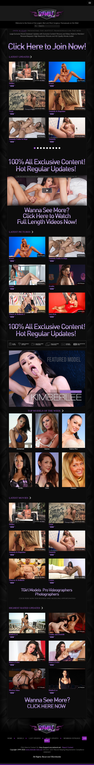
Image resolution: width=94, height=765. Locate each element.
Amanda (52, 139)
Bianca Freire (14, 662)
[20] (56, 148)
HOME (9, 738)
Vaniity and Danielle (57, 634)
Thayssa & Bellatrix (16, 580)
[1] (34, 148)
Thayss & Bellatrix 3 (17, 314)
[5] (47, 148)
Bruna (51, 83)
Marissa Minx (14, 690)
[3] (40, 148)
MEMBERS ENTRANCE (72, 738)
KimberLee (13, 634)
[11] (53, 148)
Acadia (51, 286)
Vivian (11, 286)
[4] (44, 148)
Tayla (11, 111)
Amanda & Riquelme (57, 111)
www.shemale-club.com (34, 750)
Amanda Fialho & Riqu (18, 139)
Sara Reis (52, 314)
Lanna (51, 580)
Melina (11, 83)
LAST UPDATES (35, 738)
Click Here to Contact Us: (30, 747)
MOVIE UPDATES (52, 738)
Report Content (67, 747)
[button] (47, 190)
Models (20, 738)
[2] (37, 148)
